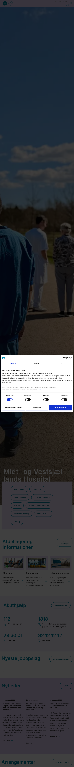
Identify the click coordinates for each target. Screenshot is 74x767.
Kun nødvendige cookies (13, 407)
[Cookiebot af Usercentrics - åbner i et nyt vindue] (63, 357)
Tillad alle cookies (60, 407)
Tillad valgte (37, 407)
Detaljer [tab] (37, 363)
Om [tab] (61, 363)
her (39, 389)
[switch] (28, 399)
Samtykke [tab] (13, 363)
